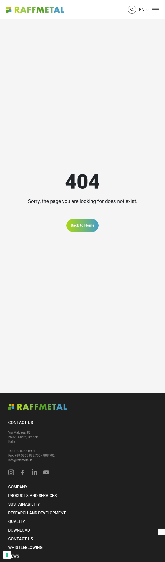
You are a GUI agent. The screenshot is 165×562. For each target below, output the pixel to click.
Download (19, 530)
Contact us (20, 422)
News (13, 556)
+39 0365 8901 (24, 451)
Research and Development (37, 512)
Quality (16, 521)
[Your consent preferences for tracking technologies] (7, 555)
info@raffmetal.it (20, 460)
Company (17, 487)
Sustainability (24, 504)
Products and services (32, 495)
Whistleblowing (25, 547)
